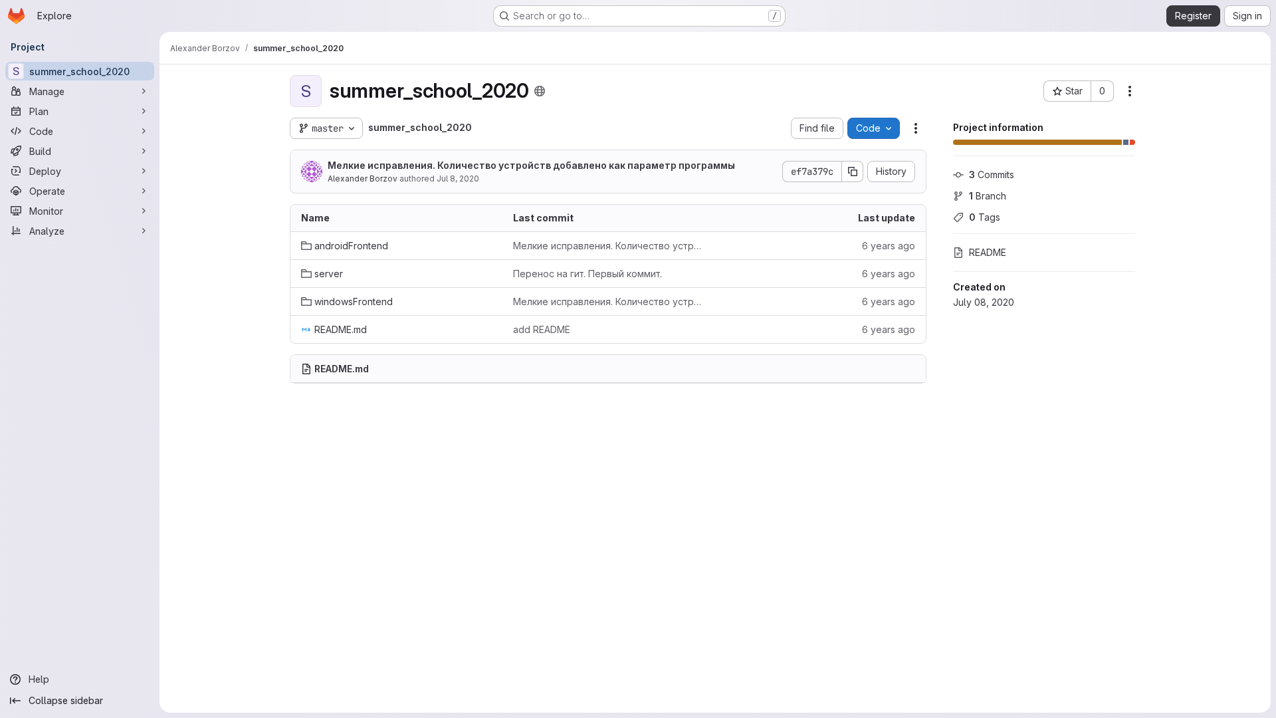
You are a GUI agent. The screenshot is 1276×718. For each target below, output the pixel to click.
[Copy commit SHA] (852, 171)
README (987, 252)
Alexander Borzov (362, 178)
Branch (987, 195)
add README (541, 329)
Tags (984, 217)
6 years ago (888, 245)
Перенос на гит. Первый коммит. (587, 273)
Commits (991, 174)
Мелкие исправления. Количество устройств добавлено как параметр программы (531, 165)
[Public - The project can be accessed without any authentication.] (539, 91)
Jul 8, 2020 (458, 178)
